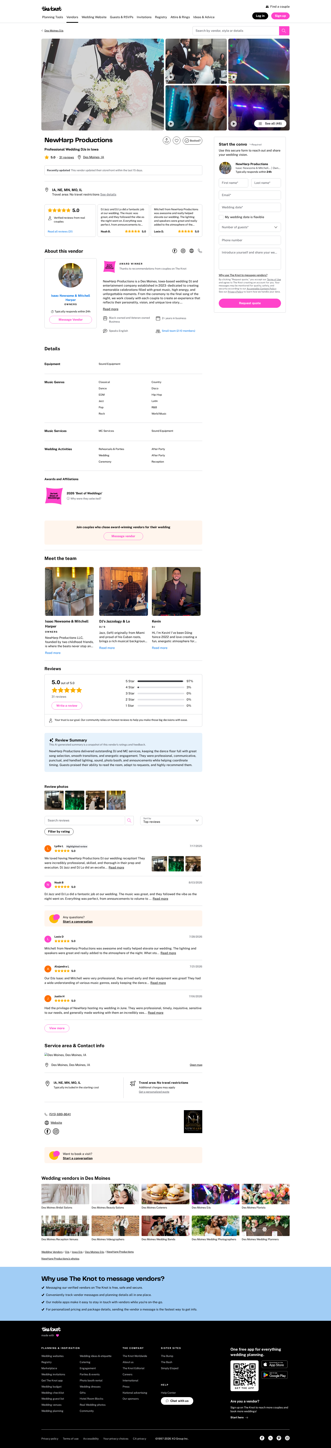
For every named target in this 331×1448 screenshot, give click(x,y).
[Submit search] (284, 30)
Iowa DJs (77, 1251)
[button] (196, 61)
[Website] (191, 251)
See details (108, 194)
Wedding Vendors (52, 1251)
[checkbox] (221, 217)
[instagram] (183, 251)
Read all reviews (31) (60, 231)
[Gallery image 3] (196, 107)
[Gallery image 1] (102, 84)
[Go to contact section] (200, 252)
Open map (196, 1064)
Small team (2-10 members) (178, 330)
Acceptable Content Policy (261, 288)
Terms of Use (274, 279)
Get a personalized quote (154, 1091)
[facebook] (174, 251)
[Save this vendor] (176, 140)
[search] (129, 820)
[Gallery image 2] (196, 61)
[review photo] (54, 800)
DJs (67, 1251)
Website (56, 1123)
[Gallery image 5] (259, 107)
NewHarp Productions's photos (60, 1258)
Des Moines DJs (53, 30)
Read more (110, 309)
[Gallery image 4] (259, 61)
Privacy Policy (235, 291)
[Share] (166, 140)
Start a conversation (78, 921)
